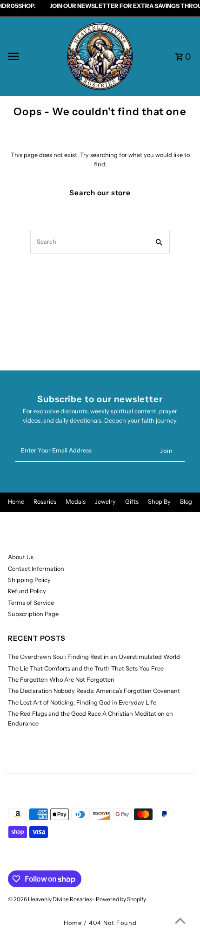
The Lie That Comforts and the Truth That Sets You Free (86, 668)
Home (16, 501)
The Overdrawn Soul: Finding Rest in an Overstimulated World (94, 656)
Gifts (132, 501)
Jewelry (105, 501)
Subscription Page (33, 613)
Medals (76, 501)
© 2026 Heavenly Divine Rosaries (50, 899)
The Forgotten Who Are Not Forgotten (61, 679)
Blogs (187, 501)
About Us (20, 557)
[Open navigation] (33, 56)
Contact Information (36, 568)
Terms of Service (31, 602)
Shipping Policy (29, 579)
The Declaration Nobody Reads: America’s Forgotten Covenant (94, 690)
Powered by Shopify (121, 899)
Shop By (159, 501)
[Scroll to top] (180, 920)
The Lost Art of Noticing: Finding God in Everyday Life (82, 702)
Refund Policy (27, 591)
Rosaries (44, 501)
